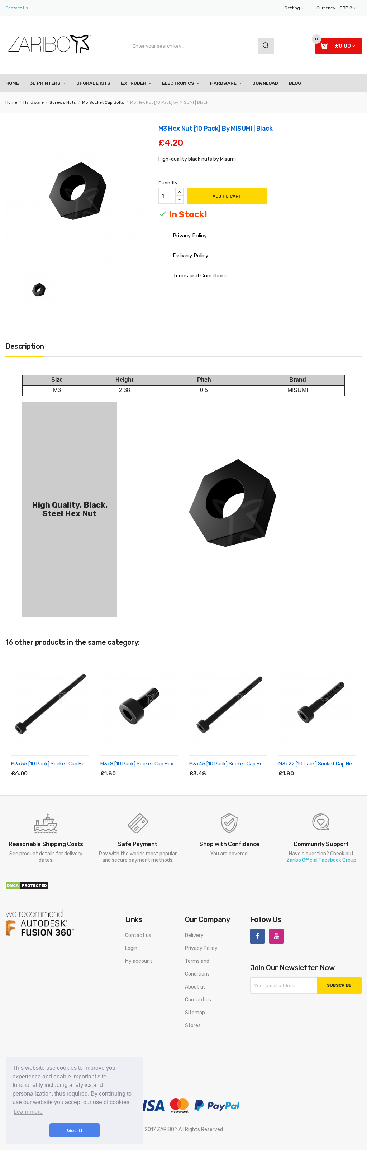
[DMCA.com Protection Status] (27, 885)
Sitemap (195, 1013)
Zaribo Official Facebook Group (321, 860)
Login (131, 948)
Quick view (76, 765)
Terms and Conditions (197, 967)
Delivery (194, 935)
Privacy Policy (201, 948)
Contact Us (16, 7)
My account (138, 961)
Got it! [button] (74, 1130)
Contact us (138, 935)
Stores (193, 1026)
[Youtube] (276, 936)
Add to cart (227, 196)
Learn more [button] (28, 1112)
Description (24, 346)
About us (195, 987)
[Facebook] (257, 936)
